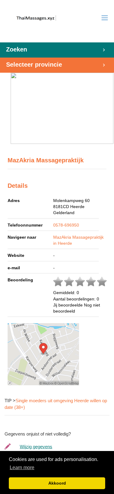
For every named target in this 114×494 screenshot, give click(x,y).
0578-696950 (66, 225)
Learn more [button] (22, 467)
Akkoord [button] (57, 483)
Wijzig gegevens (36, 446)
